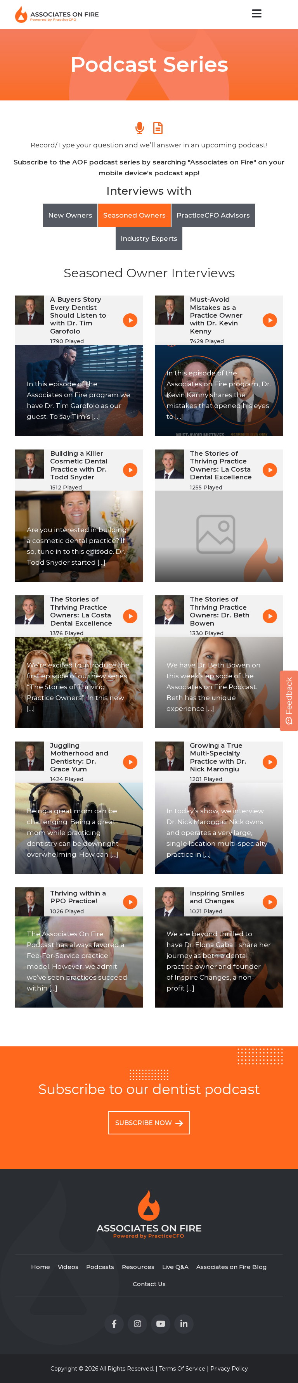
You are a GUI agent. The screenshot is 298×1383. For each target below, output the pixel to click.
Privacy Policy (229, 1368)
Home (40, 1267)
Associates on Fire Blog (231, 1267)
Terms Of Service (182, 1368)
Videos (68, 1267)
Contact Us (149, 1284)
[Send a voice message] (139, 128)
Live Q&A (175, 1267)
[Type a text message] (158, 128)
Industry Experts (149, 238)
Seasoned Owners (134, 215)
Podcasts (100, 1267)
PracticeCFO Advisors (213, 215)
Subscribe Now (144, 1123)
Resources (138, 1267)
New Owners (70, 215)
